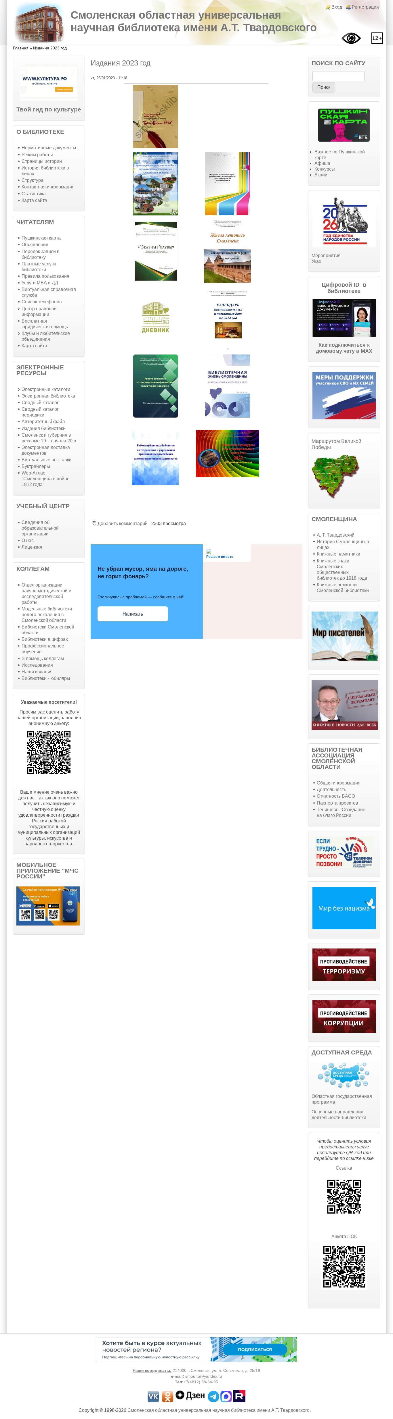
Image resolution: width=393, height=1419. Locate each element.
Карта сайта (34, 200)
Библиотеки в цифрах (45, 639)
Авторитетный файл (43, 421)
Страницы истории (42, 161)
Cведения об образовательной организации (40, 528)
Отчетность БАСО (336, 796)
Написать (133, 614)
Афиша (322, 163)
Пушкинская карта (41, 238)
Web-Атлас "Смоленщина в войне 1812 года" (46, 479)
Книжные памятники (338, 554)
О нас (28, 540)
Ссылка (344, 1168)
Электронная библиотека (48, 396)
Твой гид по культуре (48, 109)
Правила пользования (45, 276)
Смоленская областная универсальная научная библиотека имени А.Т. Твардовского (193, 21)
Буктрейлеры (36, 466)
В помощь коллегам (43, 658)
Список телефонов (42, 301)
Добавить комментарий (123, 523)
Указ (316, 261)
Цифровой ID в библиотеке (344, 288)
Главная (20, 48)
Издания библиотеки (44, 428)
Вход (336, 7)
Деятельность (331, 789)
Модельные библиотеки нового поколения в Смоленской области (47, 614)
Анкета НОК (344, 1236)
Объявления (35, 244)
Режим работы (37, 154)
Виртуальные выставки (47, 459)
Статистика (34, 193)
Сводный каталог (40, 402)
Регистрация (365, 7)
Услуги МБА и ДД (40, 282)
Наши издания (37, 671)
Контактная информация (48, 186)
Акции (320, 174)
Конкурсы (324, 169)
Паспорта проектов (337, 803)
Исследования (37, 665)
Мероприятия (326, 255)
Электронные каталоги (46, 389)
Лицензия (32, 547)
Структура (32, 180)
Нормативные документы (49, 147)
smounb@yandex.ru (203, 1376)
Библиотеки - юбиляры (46, 678)
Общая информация (338, 782)
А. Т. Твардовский (335, 535)
